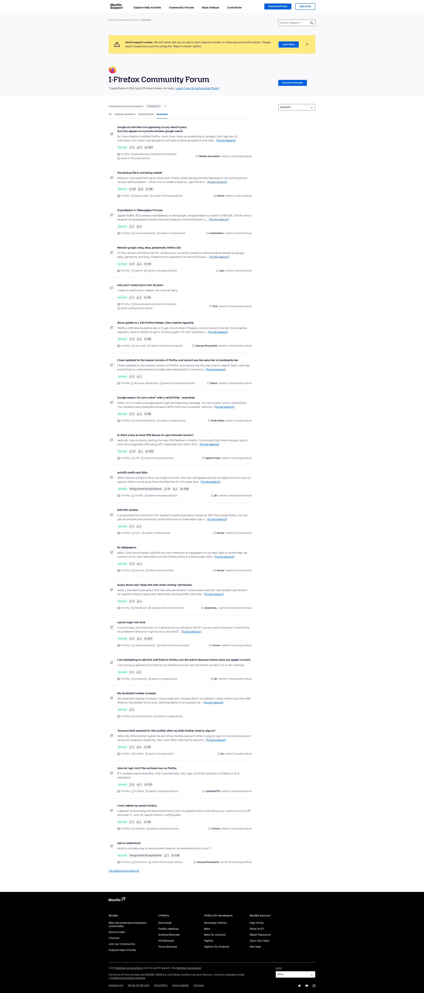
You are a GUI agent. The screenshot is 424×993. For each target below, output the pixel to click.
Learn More (289, 44)
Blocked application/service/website (156, 154)
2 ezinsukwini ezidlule (239, 495)
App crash (140, 345)
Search (139, 270)
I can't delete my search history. (137, 805)
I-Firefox (125, 154)
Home (112, 20)
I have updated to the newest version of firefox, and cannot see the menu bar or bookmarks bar (177, 360)
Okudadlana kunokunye (124, 871)
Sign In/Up (305, 6)
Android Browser (169, 934)
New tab (139, 570)
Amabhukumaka (144, 716)
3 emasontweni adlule (239, 306)
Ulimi (279, 968)
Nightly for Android (216, 946)
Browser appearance (146, 383)
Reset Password (260, 934)
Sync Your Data (259, 940)
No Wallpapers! (126, 547)
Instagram (314, 985)
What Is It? (257, 928)
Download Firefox (277, 6)
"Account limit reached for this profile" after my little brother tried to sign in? (166, 730)
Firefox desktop (168, 928)
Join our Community (122, 944)
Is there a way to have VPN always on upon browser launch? (155, 435)
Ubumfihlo (160, 985)
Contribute (234, 7)
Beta (207, 928)
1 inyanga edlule (243, 420)
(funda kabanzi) (226, 140)
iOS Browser (166, 940)
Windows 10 (153, 106)
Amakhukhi (141, 608)
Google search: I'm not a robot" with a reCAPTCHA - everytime (156, 397)
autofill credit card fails (132, 472)
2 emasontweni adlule (239, 383)
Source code (117, 932)
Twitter (299, 985)
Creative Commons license (128, 978)
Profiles (139, 753)
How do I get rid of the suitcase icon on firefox (147, 768)
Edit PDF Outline (127, 510)
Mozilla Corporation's (129, 968)
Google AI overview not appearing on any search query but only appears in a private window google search (152, 129)
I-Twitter (114, 938)
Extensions (141, 678)
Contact (198, 985)
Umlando (140, 828)
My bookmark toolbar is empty (136, 693)
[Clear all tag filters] (165, 106)
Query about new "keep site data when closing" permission (154, 584)
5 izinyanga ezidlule (241, 645)
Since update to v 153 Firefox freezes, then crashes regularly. (155, 322)
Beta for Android (214, 934)
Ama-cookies (180, 985)
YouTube (306, 985)
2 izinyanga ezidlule (241, 458)
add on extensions (129, 843)
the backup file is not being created (139, 172)
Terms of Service (138, 985)
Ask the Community (292, 82)
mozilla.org (116, 985)
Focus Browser (167, 946)
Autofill (139, 495)
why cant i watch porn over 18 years (140, 285)
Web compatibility (145, 233)
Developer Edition (215, 922)
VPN (137, 458)
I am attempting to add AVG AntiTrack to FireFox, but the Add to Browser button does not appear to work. (184, 659)
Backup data (142, 195)
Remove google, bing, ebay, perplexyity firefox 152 (149, 247)
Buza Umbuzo (210, 7)
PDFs (138, 533)
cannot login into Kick (131, 622)
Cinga (311, 23)
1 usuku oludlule (243, 195)
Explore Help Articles (147, 7)
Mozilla (117, 900)
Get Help (255, 946)
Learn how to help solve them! (197, 88)
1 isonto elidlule (243, 233)
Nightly (208, 940)
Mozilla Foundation (188, 968)
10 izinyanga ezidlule (240, 862)
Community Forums (181, 7)
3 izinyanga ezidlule (241, 156)
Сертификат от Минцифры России (139, 210)
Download (164, 922)
